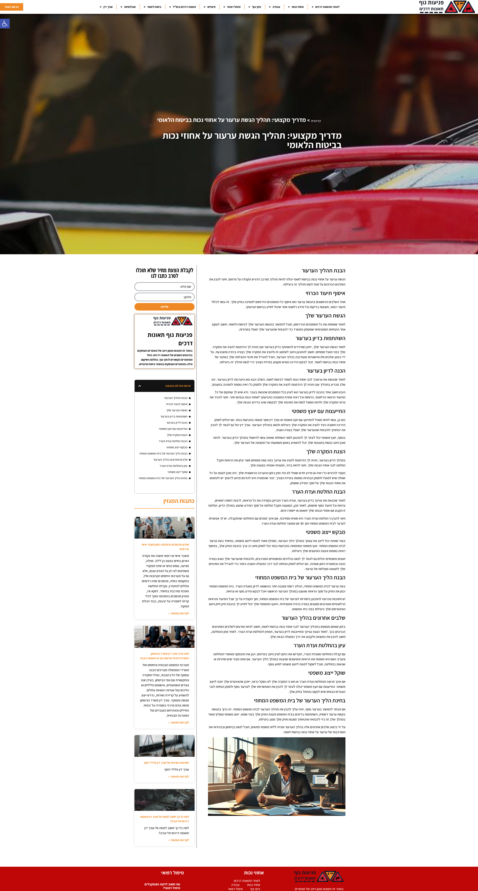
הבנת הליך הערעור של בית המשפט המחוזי (163, 453)
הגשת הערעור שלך (176, 410)
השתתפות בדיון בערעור (173, 416)
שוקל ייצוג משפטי (177, 472)
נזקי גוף (256, 7)
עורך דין (108, 7)
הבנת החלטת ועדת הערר (173, 441)
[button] (5, 23)
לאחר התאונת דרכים (327, 7)
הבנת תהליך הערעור (175, 398)
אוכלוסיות (130, 7)
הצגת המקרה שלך (177, 435)
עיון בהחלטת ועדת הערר (173, 466)
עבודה (276, 7)
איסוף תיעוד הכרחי (176, 404)
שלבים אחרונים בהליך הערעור (170, 460)
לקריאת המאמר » (178, 613)
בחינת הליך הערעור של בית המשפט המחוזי (163, 478)
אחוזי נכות (298, 7)
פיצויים (211, 7)
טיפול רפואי (233, 7)
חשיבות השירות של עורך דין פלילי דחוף (166, 763)
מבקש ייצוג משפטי (176, 447)
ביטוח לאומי (154, 7)
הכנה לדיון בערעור (176, 423)
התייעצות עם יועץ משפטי (173, 429)
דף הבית (316, 121)
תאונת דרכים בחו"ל (184, 7)
